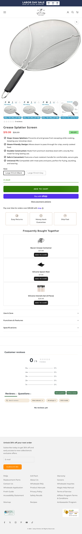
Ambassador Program (66, 502)
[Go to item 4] (50, 110)
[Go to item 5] (69, 110)
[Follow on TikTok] (32, 522)
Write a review (72, 393)
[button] (41, 368)
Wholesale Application (13, 488)
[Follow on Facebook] (4, 522)
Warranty (61, 476)
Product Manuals (37, 488)
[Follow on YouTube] (27, 522)
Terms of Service (64, 492)
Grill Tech (34, 476)
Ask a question (60, 393)
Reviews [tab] (10, 393)
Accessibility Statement (13, 495)
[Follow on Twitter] (10, 522)
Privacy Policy (36, 492)
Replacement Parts (11, 480)
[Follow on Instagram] (16, 522)
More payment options (41, 202)
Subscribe (13, 467)
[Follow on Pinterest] (21, 522)
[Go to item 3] (31, 110)
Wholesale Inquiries (65, 484)
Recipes (33, 502)
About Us (34, 480)
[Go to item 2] (12, 110)
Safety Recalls (36, 495)
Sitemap (7, 502)
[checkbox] (64, 400)
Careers (60, 480)
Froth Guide (8, 492)
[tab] (24, 394)
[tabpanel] (41, 414)
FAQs (5, 476)
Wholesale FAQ (36, 484)
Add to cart (41, 189)
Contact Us (8, 484)
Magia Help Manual (65, 488)
